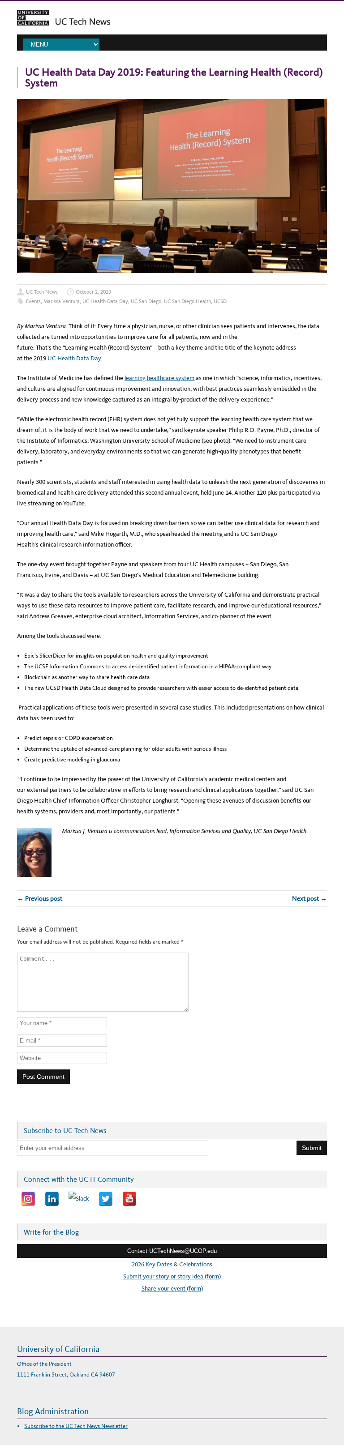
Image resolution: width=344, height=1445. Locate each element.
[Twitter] (106, 1199)
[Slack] (78, 1199)
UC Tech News (42, 292)
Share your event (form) (172, 1288)
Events (33, 301)
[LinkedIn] (52, 1199)
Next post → (309, 898)
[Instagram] (28, 1199)
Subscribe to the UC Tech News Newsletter (76, 1426)
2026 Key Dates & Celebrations (172, 1264)
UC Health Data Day (105, 301)
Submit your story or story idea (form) (172, 1276)
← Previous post (39, 898)
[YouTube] (129, 1199)
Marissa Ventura (61, 301)
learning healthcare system (159, 378)
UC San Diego (146, 301)
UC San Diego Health (187, 301)
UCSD (220, 301)
